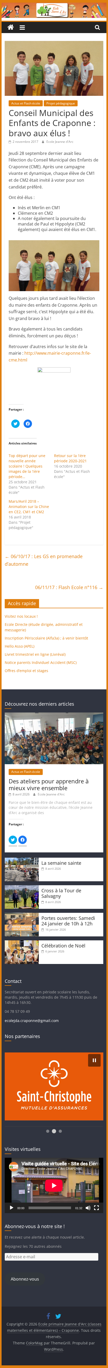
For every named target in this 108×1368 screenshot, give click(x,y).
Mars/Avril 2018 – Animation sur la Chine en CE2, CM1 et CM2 (29, 506)
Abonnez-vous (25, 1279)
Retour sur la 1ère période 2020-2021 (70, 458)
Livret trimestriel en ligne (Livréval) (35, 654)
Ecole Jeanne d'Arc (59, 141)
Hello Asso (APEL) (19, 646)
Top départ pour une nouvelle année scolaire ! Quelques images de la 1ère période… (27, 466)
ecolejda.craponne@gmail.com (32, 1020)
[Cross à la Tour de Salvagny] (22, 887)
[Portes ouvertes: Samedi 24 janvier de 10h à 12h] (22, 915)
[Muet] (88, 1207)
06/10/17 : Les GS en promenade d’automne (44, 560)
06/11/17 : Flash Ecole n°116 (69, 587)
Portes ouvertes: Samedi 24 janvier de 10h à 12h (68, 921)
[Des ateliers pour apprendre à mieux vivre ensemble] (54, 714)
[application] (54, 1185)
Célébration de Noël (63, 945)
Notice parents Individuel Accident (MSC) (41, 662)
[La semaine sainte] (22, 860)
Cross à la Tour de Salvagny (61, 893)
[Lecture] (11, 1207)
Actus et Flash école (25, 103)
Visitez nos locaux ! (21, 616)
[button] (94, 1060)
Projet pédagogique (60, 103)
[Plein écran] (96, 1207)
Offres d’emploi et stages (26, 670)
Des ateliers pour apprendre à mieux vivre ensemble (49, 784)
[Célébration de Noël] (22, 942)
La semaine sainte (61, 863)
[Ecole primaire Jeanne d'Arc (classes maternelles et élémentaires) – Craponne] (54, 6)
